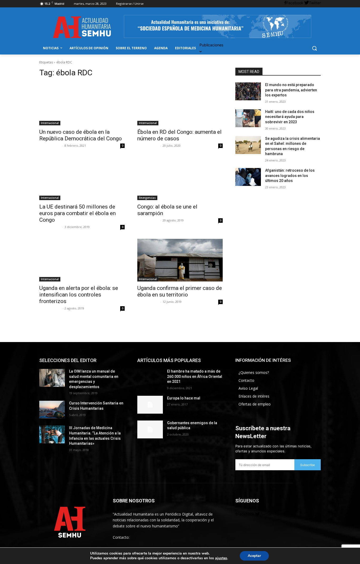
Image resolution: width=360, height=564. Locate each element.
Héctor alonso (50, 145)
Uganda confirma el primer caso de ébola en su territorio (179, 291)
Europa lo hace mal (183, 398)
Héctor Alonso (148, 220)
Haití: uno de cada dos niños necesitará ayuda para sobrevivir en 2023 (289, 117)
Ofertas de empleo (255, 404)
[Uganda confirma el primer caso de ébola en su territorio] (180, 260)
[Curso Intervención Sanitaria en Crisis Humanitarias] (52, 410)
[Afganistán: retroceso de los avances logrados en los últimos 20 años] (248, 177)
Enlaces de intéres (254, 396)
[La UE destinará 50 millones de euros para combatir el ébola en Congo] (82, 178)
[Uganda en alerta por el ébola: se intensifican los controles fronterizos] (82, 260)
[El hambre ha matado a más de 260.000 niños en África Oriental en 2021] (150, 378)
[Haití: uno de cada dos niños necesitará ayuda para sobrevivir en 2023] (248, 118)
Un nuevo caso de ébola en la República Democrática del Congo (80, 135)
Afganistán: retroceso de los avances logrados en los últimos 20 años (290, 175)
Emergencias (147, 198)
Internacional (50, 123)
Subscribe (307, 465)
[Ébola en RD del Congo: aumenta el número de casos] (180, 104)
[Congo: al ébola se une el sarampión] (180, 178)
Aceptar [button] (254, 555)
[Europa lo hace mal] (150, 405)
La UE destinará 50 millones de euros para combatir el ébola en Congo (77, 213)
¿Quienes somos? (254, 372)
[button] (314, 48)
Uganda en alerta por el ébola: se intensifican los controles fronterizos (78, 294)
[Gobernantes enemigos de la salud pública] (150, 429)
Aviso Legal (248, 388)
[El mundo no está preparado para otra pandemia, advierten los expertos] (248, 91)
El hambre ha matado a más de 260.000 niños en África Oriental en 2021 (194, 376)
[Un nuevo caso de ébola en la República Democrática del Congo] (82, 104)
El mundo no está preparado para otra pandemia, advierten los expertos (291, 90)
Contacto (246, 380)
